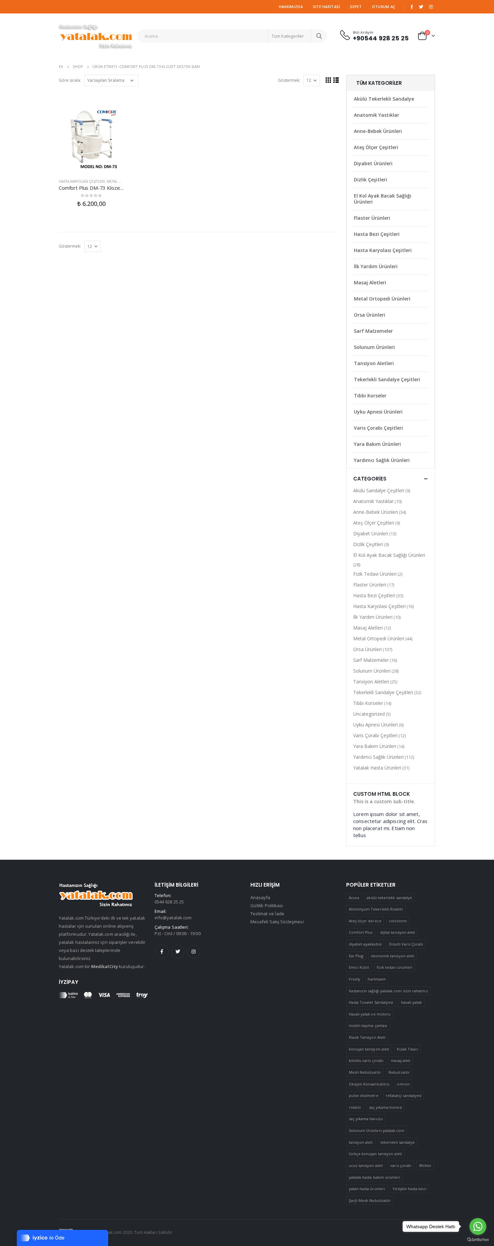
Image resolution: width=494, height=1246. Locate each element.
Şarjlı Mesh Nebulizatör (370, 1200)
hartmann (377, 979)
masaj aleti (400, 1060)
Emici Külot (359, 967)
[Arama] (319, 36)
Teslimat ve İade (267, 914)
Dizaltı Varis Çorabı (406, 944)
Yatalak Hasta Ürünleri (377, 767)
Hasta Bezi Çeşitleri (377, 234)
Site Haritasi (326, 6)
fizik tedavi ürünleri (394, 967)
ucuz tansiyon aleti (366, 1165)
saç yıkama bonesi (385, 1107)
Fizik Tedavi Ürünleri (375, 574)
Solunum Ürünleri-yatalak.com (377, 1130)
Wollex (425, 1165)
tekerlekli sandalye (397, 1142)
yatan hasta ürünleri (367, 1188)
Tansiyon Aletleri (374, 363)
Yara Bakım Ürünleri (377, 444)
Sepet (356, 6)
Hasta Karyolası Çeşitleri (82, 181)
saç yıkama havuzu (366, 1118)
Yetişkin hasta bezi (409, 1188)
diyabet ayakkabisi (365, 944)
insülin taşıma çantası (368, 1025)
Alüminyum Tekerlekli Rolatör (376, 909)
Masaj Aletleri (370, 282)
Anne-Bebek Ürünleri (378, 131)
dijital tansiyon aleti (397, 932)
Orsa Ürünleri (369, 315)
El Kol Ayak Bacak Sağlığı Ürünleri (382, 198)
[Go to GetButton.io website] (478, 1239)
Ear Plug (356, 955)
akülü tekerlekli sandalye (389, 897)
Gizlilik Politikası (266, 905)
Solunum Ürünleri (374, 347)
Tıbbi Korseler (370, 395)
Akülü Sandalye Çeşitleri (378, 490)
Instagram (193, 951)
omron (403, 1084)
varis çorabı (400, 1165)
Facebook (162, 951)
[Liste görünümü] (336, 80)
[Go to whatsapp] (477, 1226)
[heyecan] (421, 6)
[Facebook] (411, 6)
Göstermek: (289, 80)
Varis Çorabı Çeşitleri (378, 428)
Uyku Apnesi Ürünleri (378, 411)
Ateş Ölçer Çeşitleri (376, 147)
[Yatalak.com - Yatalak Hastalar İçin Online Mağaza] (96, 36)
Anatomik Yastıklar (376, 115)
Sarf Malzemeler (373, 331)
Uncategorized (369, 714)
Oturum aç (383, 6)
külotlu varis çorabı (366, 1060)
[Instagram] (430, 6)
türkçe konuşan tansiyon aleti (375, 1153)
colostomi (398, 920)
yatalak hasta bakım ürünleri (374, 1177)
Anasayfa (260, 897)
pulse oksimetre (363, 1095)
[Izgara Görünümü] (328, 80)
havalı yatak (411, 1002)
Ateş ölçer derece (365, 920)
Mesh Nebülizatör (365, 1072)
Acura (354, 897)
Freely (354, 979)
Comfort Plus (361, 932)
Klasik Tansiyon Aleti (367, 1037)
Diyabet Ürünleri (373, 163)
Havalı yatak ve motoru (369, 1014)
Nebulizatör (399, 1072)
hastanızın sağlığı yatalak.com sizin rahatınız (388, 990)
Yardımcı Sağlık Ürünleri (382, 460)
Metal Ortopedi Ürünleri (382, 298)
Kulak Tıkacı (407, 1049)
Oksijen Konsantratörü (369, 1084)
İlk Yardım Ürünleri (376, 266)
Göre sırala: (70, 80)
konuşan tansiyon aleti (369, 1049)
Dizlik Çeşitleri (370, 179)
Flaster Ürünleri (372, 218)
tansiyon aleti (361, 1142)
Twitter (177, 951)
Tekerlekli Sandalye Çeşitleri (387, 379)
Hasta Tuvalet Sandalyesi (371, 1002)
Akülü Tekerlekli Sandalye (384, 99)
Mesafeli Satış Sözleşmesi (277, 922)
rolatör (355, 1107)
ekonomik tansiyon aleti (393, 955)
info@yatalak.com (173, 918)
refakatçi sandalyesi (403, 1095)
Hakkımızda (291, 6)
